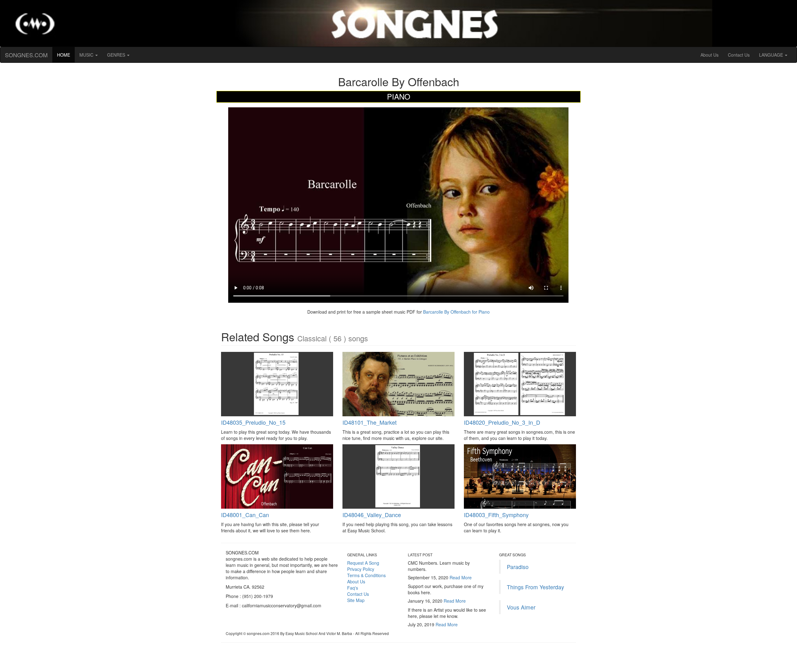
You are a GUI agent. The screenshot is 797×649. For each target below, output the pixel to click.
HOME (66, 54)
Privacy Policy (360, 569)
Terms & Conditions (366, 575)
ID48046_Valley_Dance (371, 515)
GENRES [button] (116, 55)
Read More (461, 577)
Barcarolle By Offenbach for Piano (456, 312)
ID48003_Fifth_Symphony (496, 515)
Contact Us (739, 55)
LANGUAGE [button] (771, 55)
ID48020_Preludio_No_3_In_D (502, 422)
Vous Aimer (521, 607)
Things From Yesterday (535, 587)
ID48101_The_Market (369, 422)
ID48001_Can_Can (245, 515)
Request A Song (363, 563)
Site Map (356, 600)
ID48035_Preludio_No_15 (253, 422)
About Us (709, 55)
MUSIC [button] (87, 55)
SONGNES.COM (26, 55)
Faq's (352, 588)
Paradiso (518, 567)
